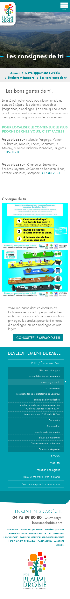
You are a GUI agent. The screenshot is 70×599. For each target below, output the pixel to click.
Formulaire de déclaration (47, 432)
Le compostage (52, 388)
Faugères (49, 529)
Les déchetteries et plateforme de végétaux (38, 393)
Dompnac (38, 529)
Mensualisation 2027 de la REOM (42, 414)
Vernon (60, 545)
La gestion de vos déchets (47, 399)
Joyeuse (60, 529)
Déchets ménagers (49, 370)
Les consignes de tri (50, 382)
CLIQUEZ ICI (12, 152)
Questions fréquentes (49, 449)
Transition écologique (48, 470)
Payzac (47, 533)
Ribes (7, 537)
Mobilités (55, 463)
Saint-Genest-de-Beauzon (23, 541)
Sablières (35, 537)
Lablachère (13, 533)
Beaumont (12, 529)
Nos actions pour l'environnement (41, 484)
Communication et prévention (45, 443)
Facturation (54, 420)
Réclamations (53, 426)
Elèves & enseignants (49, 437)
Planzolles (58, 533)
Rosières (24, 537)
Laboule (25, 533)
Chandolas (26, 529)
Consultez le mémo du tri (38, 337)
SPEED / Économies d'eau (45, 363)
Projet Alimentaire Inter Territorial (41, 477)
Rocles (14, 537)
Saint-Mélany (45, 541)
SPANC (55, 456)
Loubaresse (36, 533)
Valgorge (59, 541)
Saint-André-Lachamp (53, 537)
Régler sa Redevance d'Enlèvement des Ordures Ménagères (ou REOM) (40, 407)
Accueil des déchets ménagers (44, 376)
